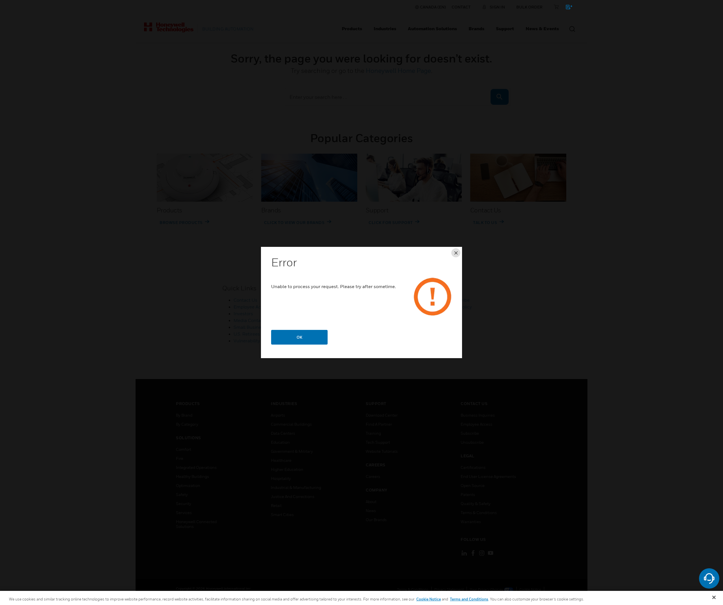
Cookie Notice (428, 599)
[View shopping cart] (566, 8)
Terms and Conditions (469, 599)
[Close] (714, 597)
